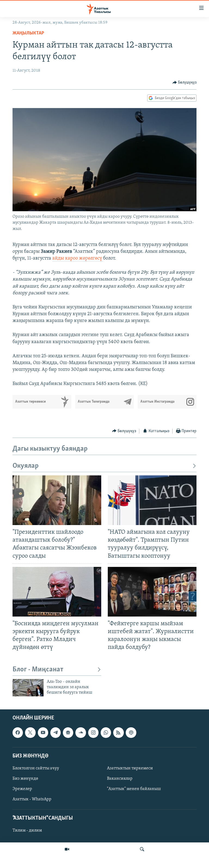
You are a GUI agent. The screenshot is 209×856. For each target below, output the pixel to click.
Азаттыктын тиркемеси (130, 768)
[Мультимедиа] (67, 849)
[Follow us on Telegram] (55, 732)
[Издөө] (142, 849)
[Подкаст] (131, 732)
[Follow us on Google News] (68, 732)
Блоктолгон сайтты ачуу (36, 768)
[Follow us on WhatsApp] (106, 732)
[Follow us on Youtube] (43, 732)
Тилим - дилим (27, 830)
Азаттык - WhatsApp (32, 799)
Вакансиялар (120, 778)
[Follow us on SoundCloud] (80, 732)
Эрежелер (22, 789)
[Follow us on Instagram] (93, 732)
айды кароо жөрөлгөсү (77, 258)
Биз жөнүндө (25, 778)
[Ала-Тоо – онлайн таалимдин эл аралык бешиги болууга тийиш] (28, 687)
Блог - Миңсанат (38, 669)
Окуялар (26, 466)
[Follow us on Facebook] (18, 732)
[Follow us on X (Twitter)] (30, 732)
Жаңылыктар (28, 33)
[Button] (185, 82)
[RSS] (118, 732)
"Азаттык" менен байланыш (134, 789)
